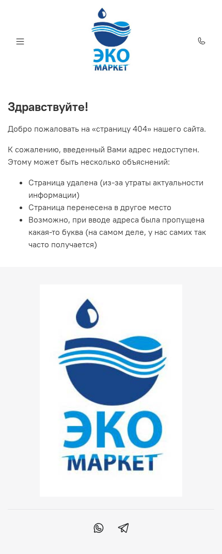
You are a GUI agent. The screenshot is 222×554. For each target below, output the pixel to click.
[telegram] (123, 529)
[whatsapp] (98, 529)
